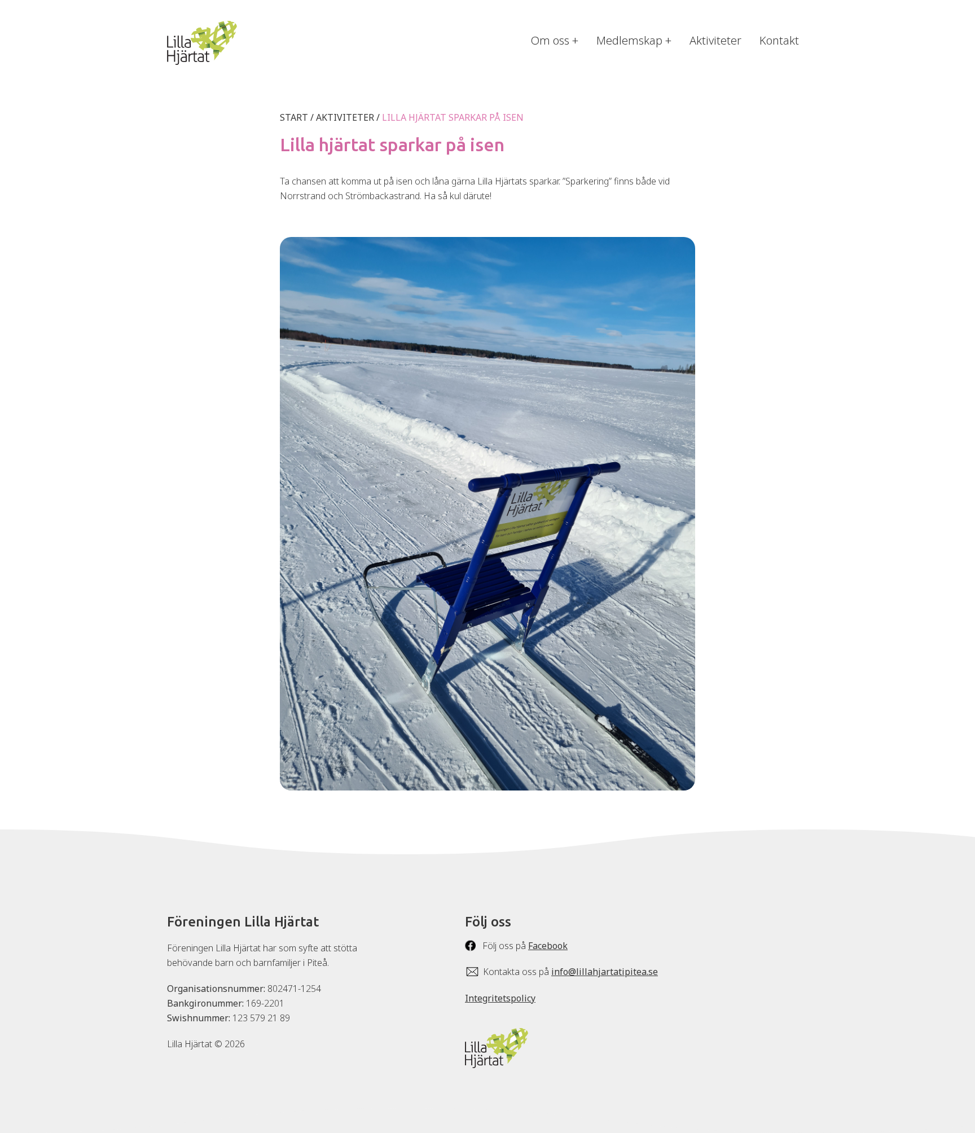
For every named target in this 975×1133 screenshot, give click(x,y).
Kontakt (779, 40)
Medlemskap (629, 40)
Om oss (550, 40)
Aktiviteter (715, 40)
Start (294, 117)
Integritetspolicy (500, 998)
